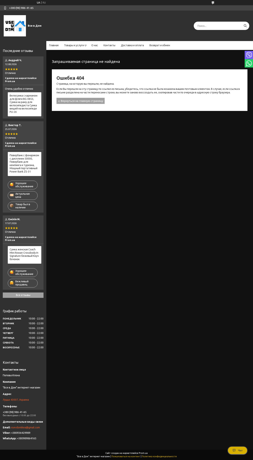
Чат (240, 450)
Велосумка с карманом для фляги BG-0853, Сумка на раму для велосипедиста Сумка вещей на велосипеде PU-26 (23, 103)
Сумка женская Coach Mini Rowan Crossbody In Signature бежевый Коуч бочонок (24, 254)
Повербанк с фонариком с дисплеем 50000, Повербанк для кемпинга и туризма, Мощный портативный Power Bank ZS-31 (24, 163)
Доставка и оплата (132, 45)
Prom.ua (143, 453)
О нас (94, 45)
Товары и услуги (74, 45)
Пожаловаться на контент (125, 456)
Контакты (109, 45)
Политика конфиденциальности (159, 456)
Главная (54, 45)
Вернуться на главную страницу (82, 100)
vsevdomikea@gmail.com (25, 427)
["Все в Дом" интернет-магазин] (15, 25)
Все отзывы (23, 295)
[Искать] (245, 26)
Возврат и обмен (159, 45)
